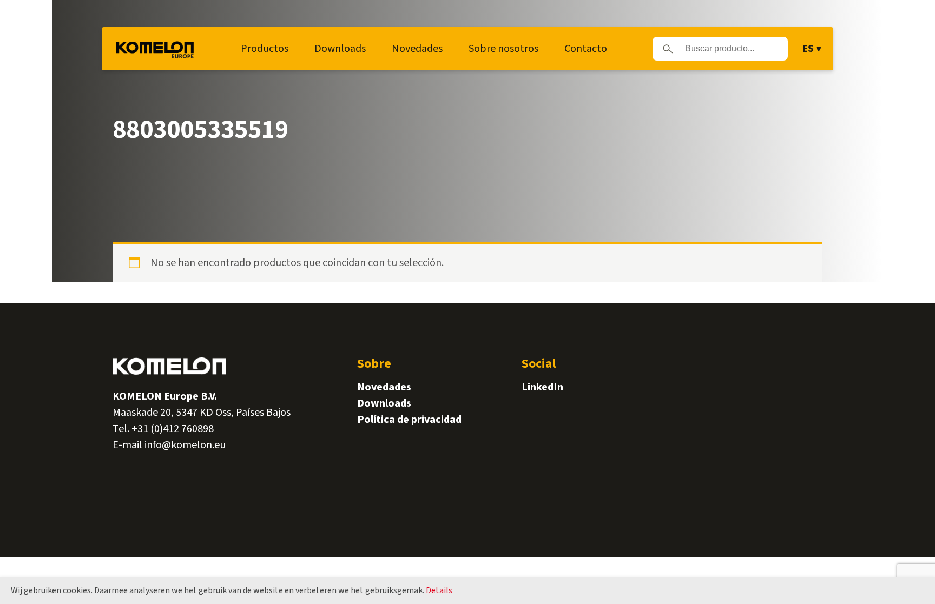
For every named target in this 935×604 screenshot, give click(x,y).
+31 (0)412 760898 (172, 428)
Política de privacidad (409, 419)
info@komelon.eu (185, 445)
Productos (264, 48)
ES (808, 48)
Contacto (585, 48)
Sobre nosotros (503, 48)
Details (439, 590)
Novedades (417, 48)
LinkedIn (542, 387)
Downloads (340, 48)
